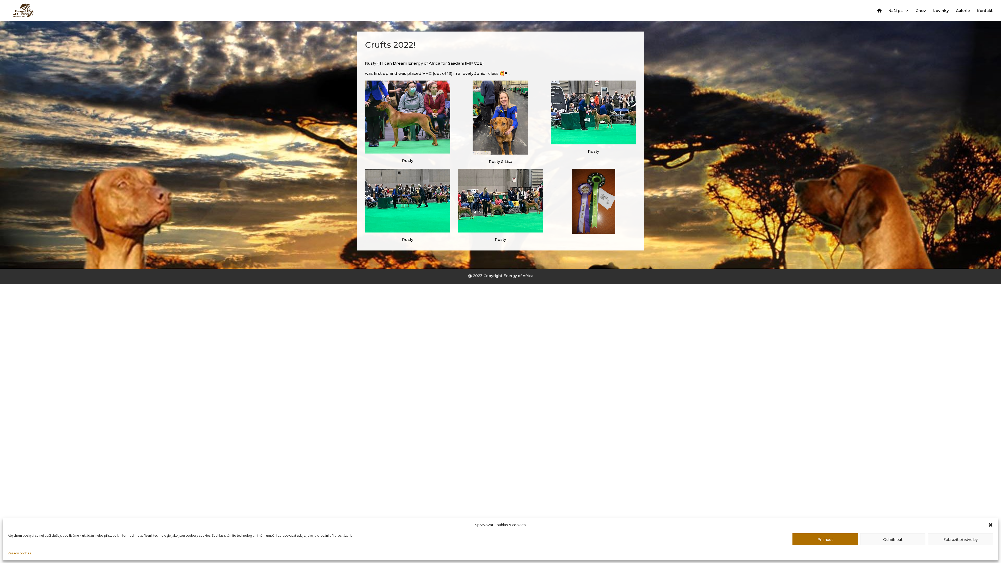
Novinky (941, 11)
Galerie (963, 11)
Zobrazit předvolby (960, 539)
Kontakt (985, 11)
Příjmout (825, 539)
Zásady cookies (19, 553)
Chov (920, 11)
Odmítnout (892, 539)
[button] (990, 525)
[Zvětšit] (443, 87)
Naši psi (896, 11)
